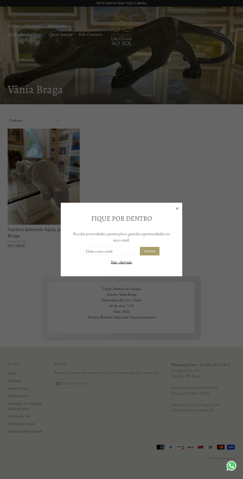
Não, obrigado (121, 262)
